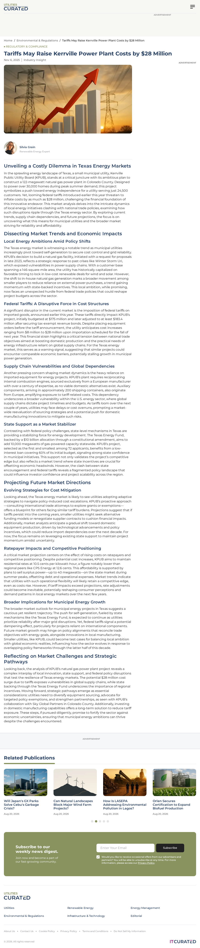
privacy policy (146, 862)
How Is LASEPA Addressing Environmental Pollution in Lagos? (124, 804)
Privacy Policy (68, 931)
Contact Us (26, 931)
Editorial (136, 916)
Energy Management (145, 908)
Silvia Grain (27, 147)
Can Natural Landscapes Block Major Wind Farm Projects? (73, 804)
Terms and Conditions (95, 931)
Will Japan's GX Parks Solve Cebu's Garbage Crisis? (21, 804)
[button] (92, 821)
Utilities (9, 908)
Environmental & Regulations (37, 40)
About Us (9, 931)
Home (8, 40)
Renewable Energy (80, 908)
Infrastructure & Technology (86, 916)
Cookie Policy (47, 931)
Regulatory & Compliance (26, 46)
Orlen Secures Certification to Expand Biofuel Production (171, 804)
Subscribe (170, 848)
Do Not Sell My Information (130, 931)
